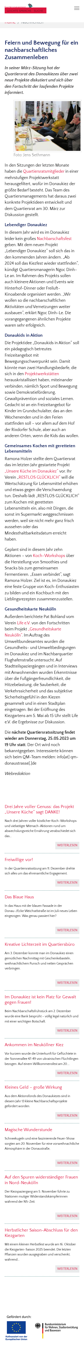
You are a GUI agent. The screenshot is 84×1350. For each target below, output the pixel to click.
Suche (38, 10)
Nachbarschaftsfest (54, 238)
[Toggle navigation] (76, 8)
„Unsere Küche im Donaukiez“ (31, 471)
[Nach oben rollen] (73, 1339)
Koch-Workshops (49, 555)
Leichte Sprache (19, 10)
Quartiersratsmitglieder (43, 171)
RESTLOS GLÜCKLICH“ (39, 477)
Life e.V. (24, 623)
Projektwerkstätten (42, 374)
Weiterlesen (67, 845)
